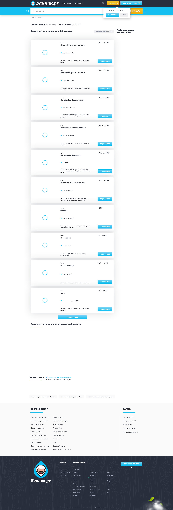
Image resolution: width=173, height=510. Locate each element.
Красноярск (77, 475)
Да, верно (112, 14)
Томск (75, 484)
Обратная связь (64, 470)
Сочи (108, 489)
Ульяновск (76, 495)
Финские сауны (58, 439)
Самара (92, 475)
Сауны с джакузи (36, 432)
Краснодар (110, 475)
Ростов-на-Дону (95, 489)
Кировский (127, 425)
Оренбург (93, 484)
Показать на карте (103, 31)
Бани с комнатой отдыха (39, 439)
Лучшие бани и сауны (60, 421)
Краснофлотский (129, 428)
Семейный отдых (59, 446)
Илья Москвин (51, 24)
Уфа (108, 487)
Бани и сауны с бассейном (40, 417)
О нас (61, 467)
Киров (75, 478)
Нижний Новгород (79, 487)
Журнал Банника (64, 473)
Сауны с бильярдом (37, 428)
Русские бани (57, 428)
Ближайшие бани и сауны (62, 450)
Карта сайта (63, 475)
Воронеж (93, 487)
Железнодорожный (130, 432)
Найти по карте (79, 3)
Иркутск (109, 481)
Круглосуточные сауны (38, 450)
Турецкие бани (58, 424)
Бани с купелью (36, 442)
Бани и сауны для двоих (39, 421)
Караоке (40, 17)
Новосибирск (94, 472)
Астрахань (110, 484)
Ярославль (93, 495)
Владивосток (111, 478)
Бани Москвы (94, 467)
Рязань (92, 492)
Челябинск (76, 492)
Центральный (128, 417)
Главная (33, 17)
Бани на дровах (58, 435)
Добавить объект (130, 3)
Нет (124, 14)
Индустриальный (129, 421)
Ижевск (92, 481)
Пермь (75, 481)
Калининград (77, 489)
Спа (54, 442)
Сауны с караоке (58, 417)
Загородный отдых (37, 424)
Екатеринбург (111, 467)
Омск (108, 472)
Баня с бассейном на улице (40, 446)
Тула (108, 492)
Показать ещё (72, 317)
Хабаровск (93, 478)
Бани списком (66, 3)
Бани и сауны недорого (39, 435)
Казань (75, 472)
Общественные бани (60, 432)
